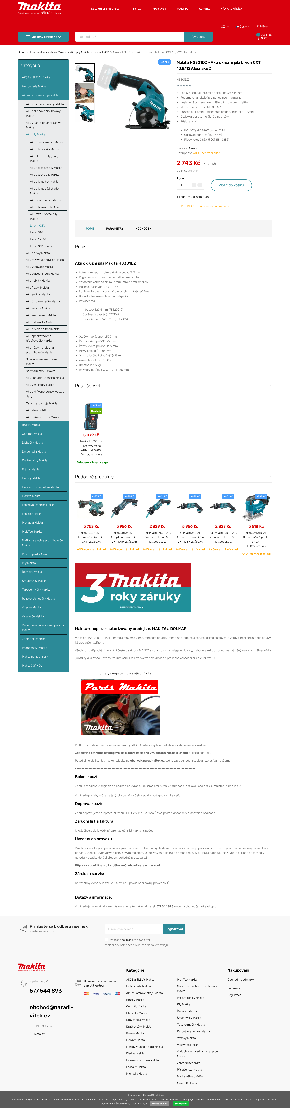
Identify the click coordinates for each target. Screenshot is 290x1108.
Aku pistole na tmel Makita (43, 329)
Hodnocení (143, 228)
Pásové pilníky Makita (35, 554)
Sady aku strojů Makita (40, 371)
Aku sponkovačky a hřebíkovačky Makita (39, 338)
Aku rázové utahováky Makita (45, 260)
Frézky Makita (31, 469)
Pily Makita (29, 563)
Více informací (139, 1103)
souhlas (126, 939)
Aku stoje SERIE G (37, 410)
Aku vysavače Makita (39, 267)
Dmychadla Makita (34, 451)
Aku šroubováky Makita (41, 315)
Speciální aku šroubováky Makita (42, 361)
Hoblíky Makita (31, 478)
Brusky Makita (31, 425)
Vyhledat (198, 37)
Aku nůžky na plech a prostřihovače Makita (40, 350)
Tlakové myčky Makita (36, 589)
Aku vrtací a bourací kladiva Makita (43, 125)
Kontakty (39, 1034)
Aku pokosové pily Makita (46, 168)
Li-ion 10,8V (101, 52)
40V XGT (159, 8)
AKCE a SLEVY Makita (36, 77)
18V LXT (137, 8)
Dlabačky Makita (32, 442)
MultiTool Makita (32, 531)
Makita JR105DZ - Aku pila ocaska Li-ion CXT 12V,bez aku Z (223, 537)
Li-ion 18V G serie (41, 246)
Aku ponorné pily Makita (45, 200)
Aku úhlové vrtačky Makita (43, 301)
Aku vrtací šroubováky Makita (45, 104)
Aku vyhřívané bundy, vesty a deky (45, 394)
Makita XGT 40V (32, 665)
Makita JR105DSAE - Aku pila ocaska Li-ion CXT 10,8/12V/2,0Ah (190, 537)
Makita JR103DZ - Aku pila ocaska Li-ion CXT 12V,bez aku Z (157, 537)
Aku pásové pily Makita (44, 174)
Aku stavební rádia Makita (42, 273)
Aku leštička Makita (38, 308)
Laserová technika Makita (38, 505)
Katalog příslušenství (105, 8)
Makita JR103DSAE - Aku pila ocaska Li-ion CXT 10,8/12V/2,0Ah (124, 537)
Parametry (114, 228)
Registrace (234, 995)
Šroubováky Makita (34, 581)
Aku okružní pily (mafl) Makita (44, 158)
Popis (90, 228)
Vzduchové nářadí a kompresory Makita (43, 627)
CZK (224, 26)
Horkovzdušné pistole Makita (40, 487)
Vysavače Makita (33, 616)
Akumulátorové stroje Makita (48, 52)
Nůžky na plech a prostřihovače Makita (42, 543)
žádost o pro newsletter (130, 939)
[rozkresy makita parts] (120, 706)
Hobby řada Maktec (34, 86)
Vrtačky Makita (31, 607)
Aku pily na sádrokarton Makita (45, 191)
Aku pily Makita (80, 52)
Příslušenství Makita (34, 648)
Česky (243, 26)
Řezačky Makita (32, 572)
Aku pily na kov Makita (44, 181)
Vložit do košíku (231, 185)
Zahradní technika (33, 639)
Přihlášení (263, 26)
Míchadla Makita (32, 522)
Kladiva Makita (31, 496)
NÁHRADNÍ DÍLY (231, 8)
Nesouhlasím (159, 1103)
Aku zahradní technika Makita (45, 378)
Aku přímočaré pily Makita (46, 142)
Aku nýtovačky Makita (40, 322)
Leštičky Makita (32, 514)
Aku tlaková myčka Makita (42, 417)
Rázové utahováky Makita (38, 598)
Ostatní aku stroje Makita (41, 403)
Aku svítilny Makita (38, 294)
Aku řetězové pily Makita (45, 207)
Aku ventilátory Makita (40, 385)
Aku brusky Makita (38, 253)
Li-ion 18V (36, 232)
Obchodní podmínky (240, 979)
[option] (134, 96)
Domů (21, 52)
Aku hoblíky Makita (38, 280)
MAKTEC (182, 8)
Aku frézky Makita (37, 287)
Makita (193, 148)
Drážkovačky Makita (34, 460)
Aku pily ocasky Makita (44, 149)
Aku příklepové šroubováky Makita (43, 113)
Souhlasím (181, 1103)
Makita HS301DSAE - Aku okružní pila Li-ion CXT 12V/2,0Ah (91, 537)
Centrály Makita (32, 434)
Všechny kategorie (44, 37)
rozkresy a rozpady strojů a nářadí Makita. (125, 673)
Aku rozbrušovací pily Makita (43, 216)
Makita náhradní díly (35, 656)
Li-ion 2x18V (38, 239)
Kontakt (204, 8)
